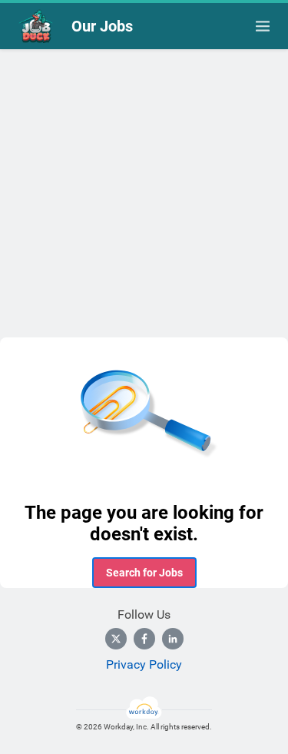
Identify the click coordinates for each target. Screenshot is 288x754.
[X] (116, 638)
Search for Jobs (144, 572)
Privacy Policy (144, 664)
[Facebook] (144, 638)
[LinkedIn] (173, 638)
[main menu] (262, 26)
